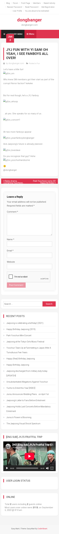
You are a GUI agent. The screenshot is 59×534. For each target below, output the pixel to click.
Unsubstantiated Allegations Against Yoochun (27, 382)
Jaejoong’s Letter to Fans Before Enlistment (25, 400)
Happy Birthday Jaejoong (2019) (21, 329)
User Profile (17, 11)
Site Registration (48, 7)
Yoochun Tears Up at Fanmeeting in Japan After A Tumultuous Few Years (28, 350)
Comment (12, 211)
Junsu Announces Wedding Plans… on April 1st (27, 394)
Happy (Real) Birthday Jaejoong (20, 358)
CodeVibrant (42, 529)
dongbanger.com (16, 63)
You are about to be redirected (37, 11)
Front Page (25, 3)
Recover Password (14, 7)
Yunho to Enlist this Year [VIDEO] (20, 388)
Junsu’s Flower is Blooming (18, 417)
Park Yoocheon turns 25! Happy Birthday (44, 182)
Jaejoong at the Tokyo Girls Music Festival (25, 341)
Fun (38, 63)
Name (10, 239)
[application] (29, 456)
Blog (8, 3)
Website (11, 262)
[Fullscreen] (52, 468)
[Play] (7, 468)
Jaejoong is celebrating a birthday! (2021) (24, 323)
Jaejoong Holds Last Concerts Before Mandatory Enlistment (28, 408)
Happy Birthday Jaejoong (17, 365)
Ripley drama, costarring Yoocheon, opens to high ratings (13, 182)
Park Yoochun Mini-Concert (18, 335)
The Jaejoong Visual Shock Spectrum (23, 423)
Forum (15, 3)
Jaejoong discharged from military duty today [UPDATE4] (26, 373)
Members (37, 3)
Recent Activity (49, 3)
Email (10, 250)
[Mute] (47, 468)
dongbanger (29, 20)
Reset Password (31, 7)
